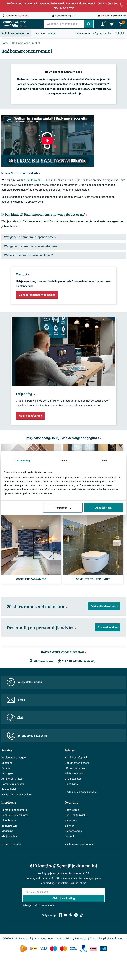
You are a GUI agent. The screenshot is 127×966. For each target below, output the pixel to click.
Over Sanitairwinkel (76, 815)
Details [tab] (64, 460)
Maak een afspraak (76, 758)
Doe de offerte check (77, 763)
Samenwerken (73, 831)
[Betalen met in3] (103, 948)
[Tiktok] (81, 915)
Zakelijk (119, 34)
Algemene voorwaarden (48, 939)
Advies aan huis (74, 773)
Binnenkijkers (9, 826)
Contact (69, 836)
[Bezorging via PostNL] (23, 948)
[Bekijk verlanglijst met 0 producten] (111, 24)
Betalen (6, 768)
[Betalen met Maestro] (53, 948)
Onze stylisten (73, 779)
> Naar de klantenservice (16, 795)
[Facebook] (60, 915)
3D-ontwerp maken (76, 768)
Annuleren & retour (12, 779)
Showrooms (83, 34)
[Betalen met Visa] (43, 948)
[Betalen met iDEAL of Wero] (33, 948)
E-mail (21, 700)
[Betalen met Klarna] (93, 948)
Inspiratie (39, 34)
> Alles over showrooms (79, 844)
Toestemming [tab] (22, 460)
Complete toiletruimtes (14, 815)
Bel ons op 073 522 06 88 (32, 736)
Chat (20, 717)
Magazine (7, 831)
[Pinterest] (71, 915)
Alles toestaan (103, 507)
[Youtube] (65, 915)
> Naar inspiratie (11, 844)
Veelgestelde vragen (29, 682)
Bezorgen (7, 773)
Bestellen (7, 763)
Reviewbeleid (9, 789)
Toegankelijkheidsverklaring (106, 939)
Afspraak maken (102, 34)
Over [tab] (105, 460)
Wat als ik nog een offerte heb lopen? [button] (28, 255)
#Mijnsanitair (9, 836)
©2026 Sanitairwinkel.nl (17, 939)
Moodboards (8, 820)
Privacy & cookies (76, 939)
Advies (51, 34)
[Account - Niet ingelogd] (102, 24)
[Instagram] (76, 915)
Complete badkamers (14, 810)
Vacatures (71, 820)
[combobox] (64, 24)
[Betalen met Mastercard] (63, 948)
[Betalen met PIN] (73, 948)
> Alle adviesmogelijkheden (81, 792)
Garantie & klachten (13, 784)
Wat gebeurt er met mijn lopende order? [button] (30, 237)
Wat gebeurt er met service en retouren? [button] (30, 246)
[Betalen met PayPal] (83, 948)
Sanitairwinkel (34, 180)
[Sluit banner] (121, 6)
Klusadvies (71, 784)
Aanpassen (61, 507)
